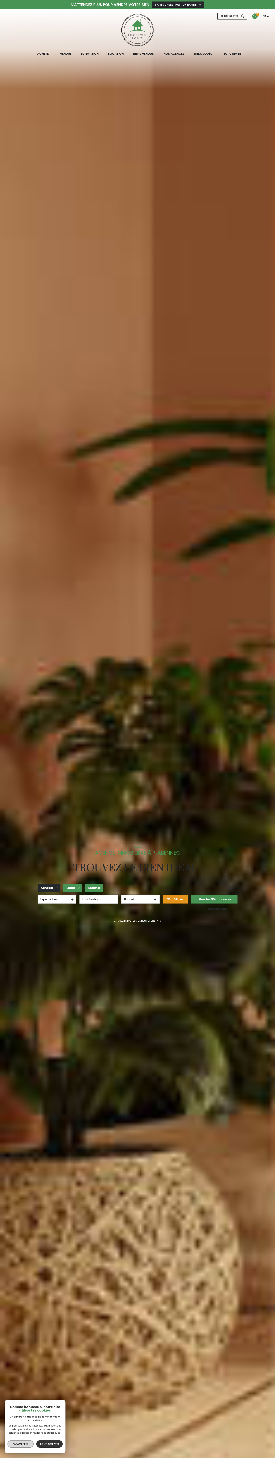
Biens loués (203, 53)
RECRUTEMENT (232, 53)
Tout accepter (49, 1444)
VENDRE (65, 53)
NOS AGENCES (173, 53)
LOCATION (116, 53)
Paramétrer (21, 1444)
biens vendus (143, 53)
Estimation (90, 53)
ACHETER (43, 53)
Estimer (94, 888)
